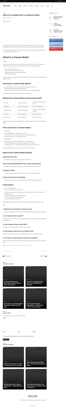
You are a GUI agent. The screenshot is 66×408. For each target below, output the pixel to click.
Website (34, 331)
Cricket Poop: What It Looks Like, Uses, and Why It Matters (13, 364)
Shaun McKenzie (9, 17)
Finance (25, 5)
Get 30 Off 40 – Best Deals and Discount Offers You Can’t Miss (13, 305)
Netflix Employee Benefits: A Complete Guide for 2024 (19, 245)
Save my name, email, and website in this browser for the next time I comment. (18, 336)
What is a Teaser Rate (9, 251)
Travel (19, 5)
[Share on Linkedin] (46, 251)
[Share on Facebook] (40, 251)
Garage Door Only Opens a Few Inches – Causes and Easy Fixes (13, 386)
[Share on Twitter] (42, 251)
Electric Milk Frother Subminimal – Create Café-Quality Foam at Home (35, 305)
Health (42, 5)
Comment (4, 317)
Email (19, 331)
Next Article (42, 256)
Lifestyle (31, 5)
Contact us (5, 1)
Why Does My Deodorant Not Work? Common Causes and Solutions (58, 31)
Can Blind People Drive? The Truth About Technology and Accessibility (36, 386)
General (5, 279)
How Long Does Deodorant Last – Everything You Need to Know (36, 364)
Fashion (47, 5)
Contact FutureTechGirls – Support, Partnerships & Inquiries (35, 283)
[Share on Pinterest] (44, 251)
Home (15, 5)
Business (37, 5)
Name (4, 331)
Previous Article (8, 256)
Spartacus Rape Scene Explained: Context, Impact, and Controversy (12, 283)
